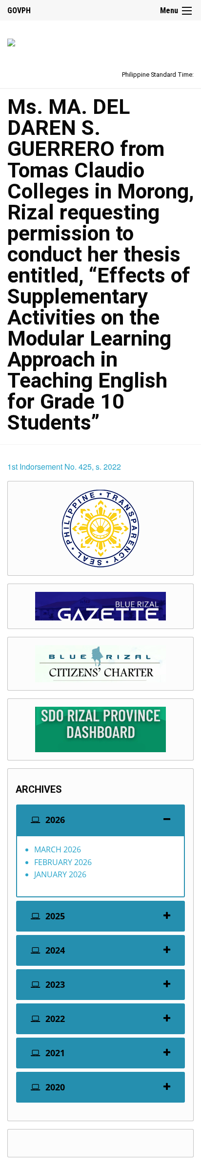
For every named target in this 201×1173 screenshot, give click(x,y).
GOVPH (19, 10)
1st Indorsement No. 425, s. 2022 (64, 466)
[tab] (100, 819)
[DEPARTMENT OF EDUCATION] (11, 40)
